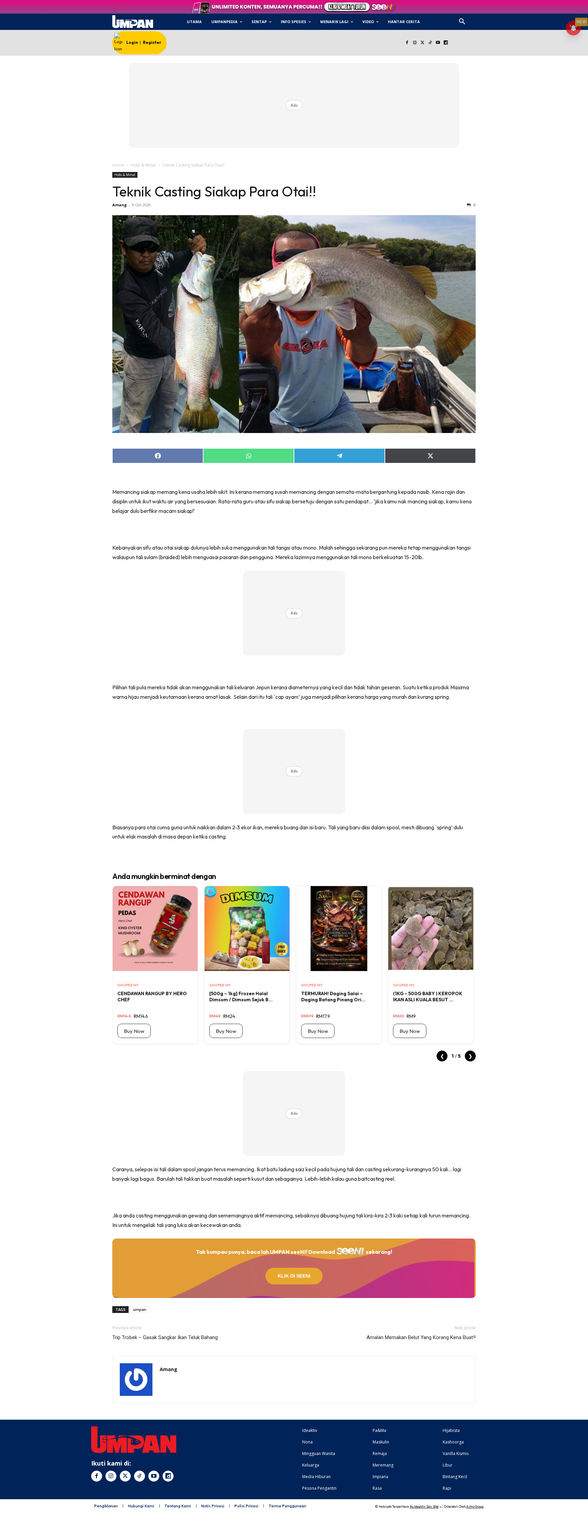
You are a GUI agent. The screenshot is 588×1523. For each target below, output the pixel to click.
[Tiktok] (430, 43)
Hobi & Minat (143, 165)
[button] (462, 22)
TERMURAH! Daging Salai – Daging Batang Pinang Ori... (333, 996)
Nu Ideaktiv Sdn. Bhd (424, 1506)
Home (118, 165)
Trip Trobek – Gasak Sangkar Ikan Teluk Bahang (165, 1337)
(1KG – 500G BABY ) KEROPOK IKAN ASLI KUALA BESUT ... (427, 996)
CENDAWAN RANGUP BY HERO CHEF (152, 996)
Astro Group (475, 1506)
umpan (139, 1309)
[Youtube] (438, 43)
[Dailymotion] (446, 43)
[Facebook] (407, 43)
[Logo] (132, 21)
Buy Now (134, 1031)
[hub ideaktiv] (478, 19)
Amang (119, 204)
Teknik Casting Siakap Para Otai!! (214, 191)
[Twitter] (422, 43)
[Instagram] (415, 43)
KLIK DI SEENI (294, 1276)
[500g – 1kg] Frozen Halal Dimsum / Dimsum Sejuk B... (241, 996)
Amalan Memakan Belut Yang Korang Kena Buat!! (421, 1337)
